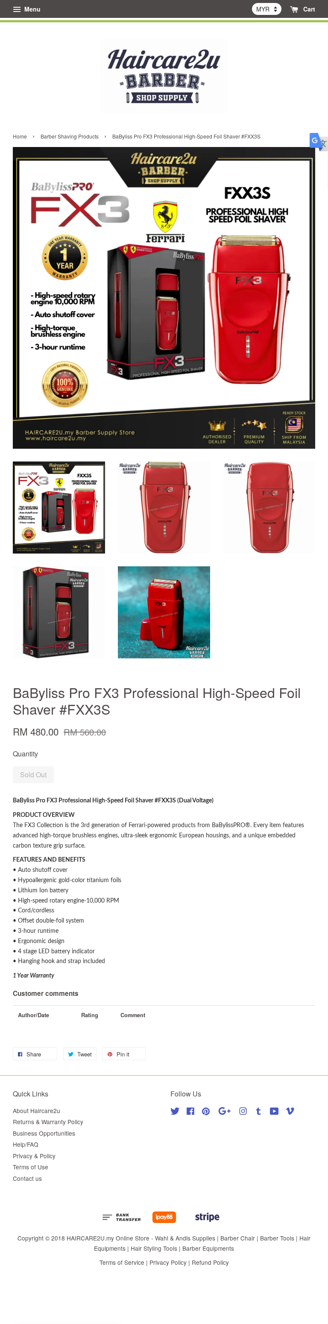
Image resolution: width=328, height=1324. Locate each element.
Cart (308, 9)
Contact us (27, 1178)
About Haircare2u (36, 1110)
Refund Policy (210, 1262)
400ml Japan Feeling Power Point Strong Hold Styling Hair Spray (78, 18)
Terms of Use (30, 1166)
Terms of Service (122, 1262)
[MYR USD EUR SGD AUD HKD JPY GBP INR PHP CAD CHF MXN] (266, 9)
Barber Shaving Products (70, 136)
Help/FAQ (25, 1144)
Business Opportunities (44, 1133)
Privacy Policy (168, 1262)
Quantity (25, 754)
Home (20, 136)
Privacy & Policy (34, 1155)
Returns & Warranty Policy (48, 1121)
